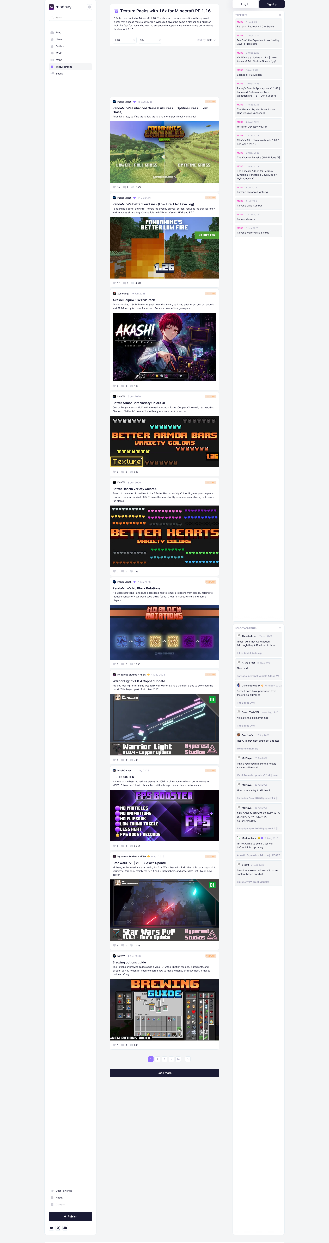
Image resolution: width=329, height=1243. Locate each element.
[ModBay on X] (58, 1228)
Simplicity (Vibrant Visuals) (253, 881)
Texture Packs (64, 66)
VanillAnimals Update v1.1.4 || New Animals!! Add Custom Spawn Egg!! (257, 59)
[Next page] (188, 1059)
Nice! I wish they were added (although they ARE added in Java (256, 643)
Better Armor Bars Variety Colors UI (139, 403)
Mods (59, 53)
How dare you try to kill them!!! (254, 789)
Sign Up (272, 4)
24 (178, 1059)
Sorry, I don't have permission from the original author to (256, 692)
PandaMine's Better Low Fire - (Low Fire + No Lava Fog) (153, 204)
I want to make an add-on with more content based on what (257, 871)
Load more (165, 1073)
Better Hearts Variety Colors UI (135, 489)
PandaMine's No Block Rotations (136, 588)
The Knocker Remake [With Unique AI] (258, 157)
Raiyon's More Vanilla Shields (253, 232)
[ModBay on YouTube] (51, 1228)
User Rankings (64, 1190)
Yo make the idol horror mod (253, 717)
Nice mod (242, 667)
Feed (58, 32)
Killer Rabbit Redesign (250, 652)
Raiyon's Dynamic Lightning (252, 192)
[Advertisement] (164, 73)
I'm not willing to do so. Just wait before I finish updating (255, 845)
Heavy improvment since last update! (258, 740)
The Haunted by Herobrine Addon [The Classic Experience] (256, 111)
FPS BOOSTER (123, 777)
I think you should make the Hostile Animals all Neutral (256, 765)
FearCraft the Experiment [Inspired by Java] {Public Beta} (258, 42)
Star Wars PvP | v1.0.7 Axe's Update (139, 863)
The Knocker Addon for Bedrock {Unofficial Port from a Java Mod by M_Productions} (257, 174)
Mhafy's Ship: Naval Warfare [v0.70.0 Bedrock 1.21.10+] (258, 142)
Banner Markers (246, 219)
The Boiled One (246, 702)
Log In (245, 4)
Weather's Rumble (247, 748)
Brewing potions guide (129, 962)
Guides (60, 46)
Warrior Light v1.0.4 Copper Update (139, 681)
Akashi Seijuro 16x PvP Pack (134, 300)
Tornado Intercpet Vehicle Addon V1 (258, 675)
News (59, 39)
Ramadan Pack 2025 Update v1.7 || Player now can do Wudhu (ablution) (258, 797)
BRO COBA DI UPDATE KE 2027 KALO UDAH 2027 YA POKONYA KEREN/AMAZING (258, 816)
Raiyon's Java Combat (249, 205)
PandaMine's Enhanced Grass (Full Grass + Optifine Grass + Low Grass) (160, 110)
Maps (59, 59)
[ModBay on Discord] (65, 1228)
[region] (70, 630)
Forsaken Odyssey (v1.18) (252, 126)
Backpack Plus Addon (249, 74)
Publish (72, 1216)
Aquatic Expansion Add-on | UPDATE (258, 854)
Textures (210, 102)
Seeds (59, 73)
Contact (60, 1204)
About (59, 1197)
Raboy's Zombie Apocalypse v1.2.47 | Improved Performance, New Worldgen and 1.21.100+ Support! (258, 92)
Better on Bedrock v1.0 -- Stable (255, 26)
